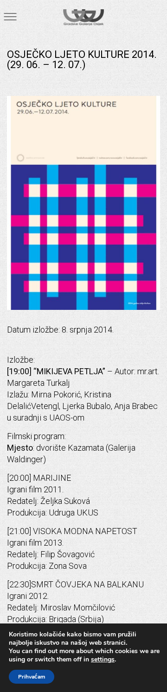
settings (103, 659)
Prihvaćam (31, 676)
